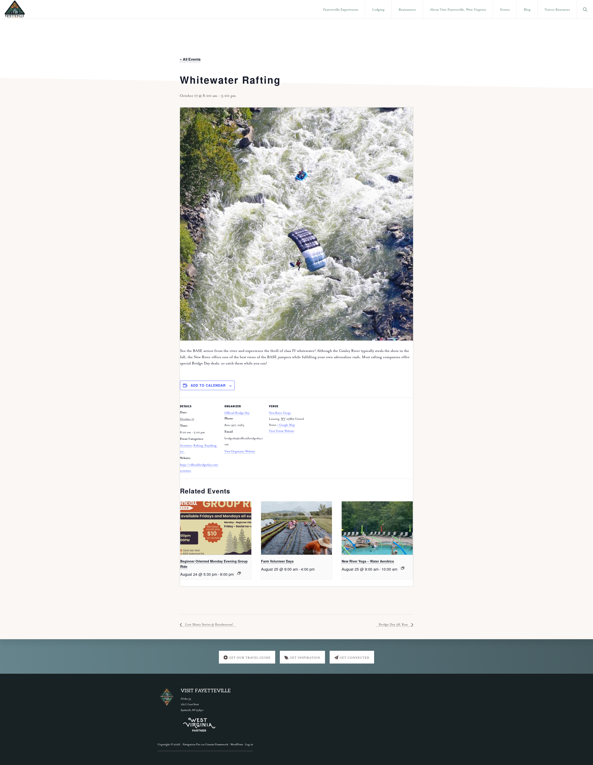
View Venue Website (281, 431)
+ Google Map (286, 425)
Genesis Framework (216, 744)
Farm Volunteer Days (277, 561)
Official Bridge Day (236, 413)
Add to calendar (208, 385)
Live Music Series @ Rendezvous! (208, 624)
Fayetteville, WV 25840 (192, 710)
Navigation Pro (192, 744)
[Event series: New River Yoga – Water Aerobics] (402, 568)
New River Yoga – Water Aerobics (368, 561)
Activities (186, 445)
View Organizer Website (239, 451)
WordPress (236, 744)
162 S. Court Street (190, 704)
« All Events (190, 59)
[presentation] (215, 528)
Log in (249, 744)
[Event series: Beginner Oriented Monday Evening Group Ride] (239, 573)
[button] (585, 9)
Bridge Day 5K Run (394, 624)
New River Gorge (280, 413)
